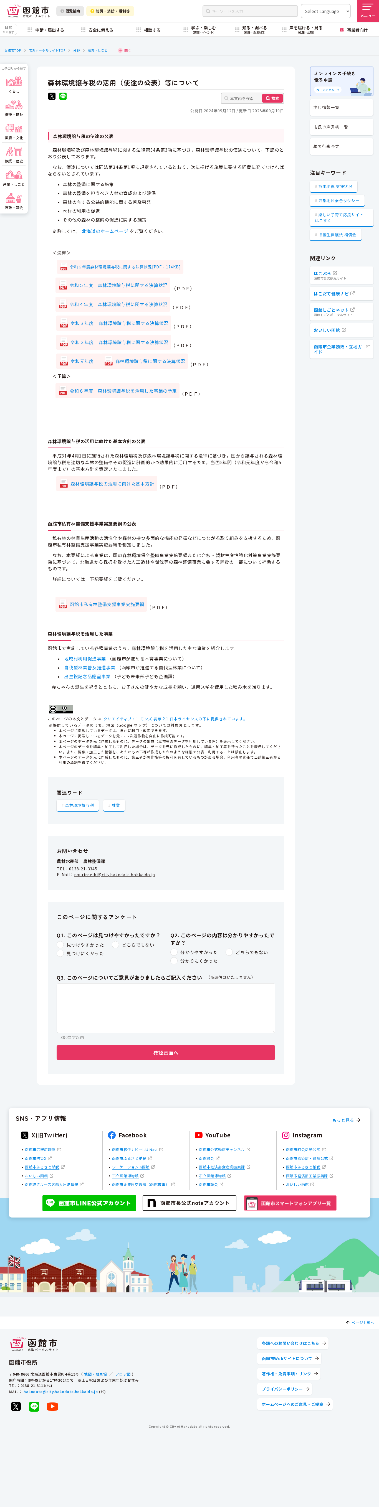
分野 (76, 50)
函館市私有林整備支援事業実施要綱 (107, 604)
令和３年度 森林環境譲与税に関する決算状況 (119, 323)
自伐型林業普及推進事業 (89, 667)
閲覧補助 (72, 11)
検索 (275, 98)
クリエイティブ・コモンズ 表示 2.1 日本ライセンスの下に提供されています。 (175, 718)
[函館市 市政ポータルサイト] (28, 11)
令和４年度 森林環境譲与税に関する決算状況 (119, 304)
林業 (116, 805)
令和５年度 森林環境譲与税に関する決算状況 (119, 285)
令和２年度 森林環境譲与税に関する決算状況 (119, 342)
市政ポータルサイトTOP (47, 50)
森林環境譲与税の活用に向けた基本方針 (112, 483)
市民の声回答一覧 (330, 127)
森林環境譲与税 (79, 805)
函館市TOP (12, 50)
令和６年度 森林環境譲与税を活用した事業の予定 (123, 390)
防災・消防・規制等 (113, 11)
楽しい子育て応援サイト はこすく (339, 217)
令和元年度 (84, 361)
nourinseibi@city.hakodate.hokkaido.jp (114, 874)
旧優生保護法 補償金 (338, 234)
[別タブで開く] (52, 97)
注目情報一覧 (326, 107)
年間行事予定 (326, 146)
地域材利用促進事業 (85, 658)
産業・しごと (98, 50)
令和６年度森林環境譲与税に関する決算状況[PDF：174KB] (125, 267)
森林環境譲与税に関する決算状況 (150, 361)
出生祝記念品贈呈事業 (87, 676)
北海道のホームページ (105, 231)
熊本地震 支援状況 (335, 186)
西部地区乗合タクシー (339, 200)
